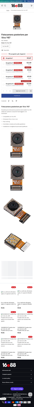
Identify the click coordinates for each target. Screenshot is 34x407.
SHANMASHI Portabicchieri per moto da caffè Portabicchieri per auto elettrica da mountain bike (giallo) (8, 329)
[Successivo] (20, 28)
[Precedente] (14, 28)
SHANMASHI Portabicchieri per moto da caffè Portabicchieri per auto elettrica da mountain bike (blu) (25, 329)
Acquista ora (17, 95)
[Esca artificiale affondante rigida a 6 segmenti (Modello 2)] (25, 293)
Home (7, 10)
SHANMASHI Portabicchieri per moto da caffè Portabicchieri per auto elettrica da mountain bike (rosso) (8, 354)
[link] (8, 101)
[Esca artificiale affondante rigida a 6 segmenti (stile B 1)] (8, 293)
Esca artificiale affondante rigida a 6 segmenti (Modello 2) (25, 304)
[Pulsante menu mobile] (2, 5)
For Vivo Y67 (6, 46)
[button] (5, 5)
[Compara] (31, 91)
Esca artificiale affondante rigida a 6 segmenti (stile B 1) (8, 303)
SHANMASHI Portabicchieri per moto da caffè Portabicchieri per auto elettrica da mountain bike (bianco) (25, 354)
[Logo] (17, 5)
